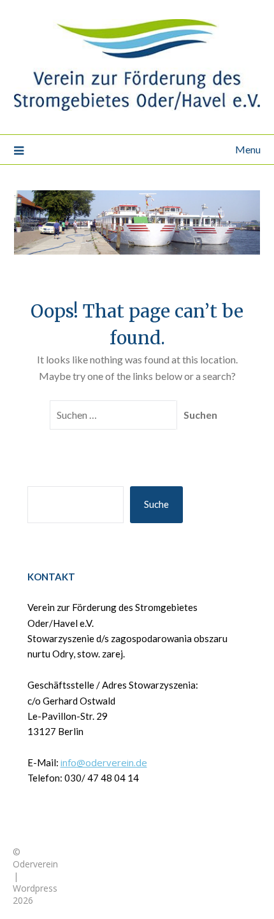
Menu (248, 149)
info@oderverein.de (104, 762)
